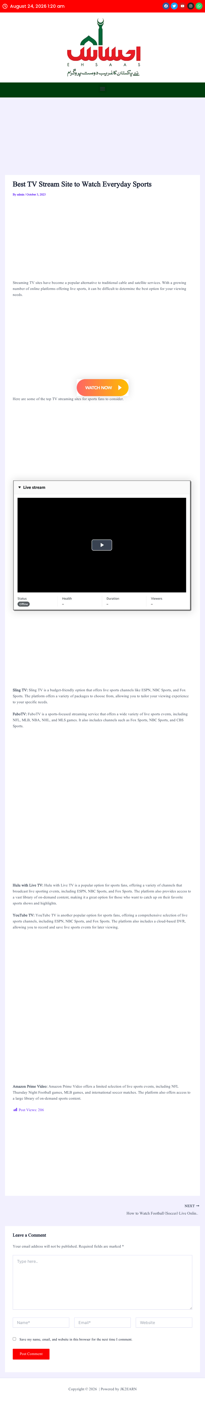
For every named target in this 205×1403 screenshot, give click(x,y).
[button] (102, 88)
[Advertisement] (102, 138)
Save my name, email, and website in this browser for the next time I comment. (76, 1339)
